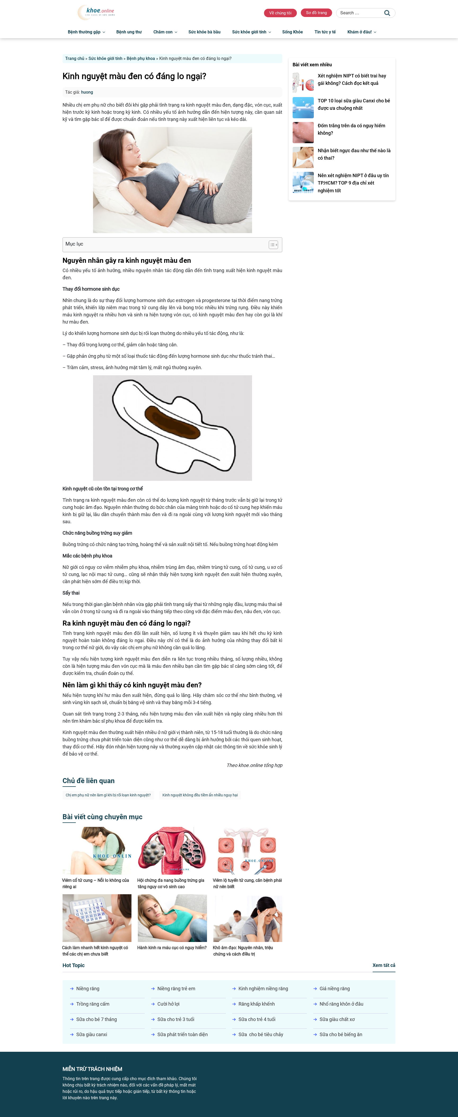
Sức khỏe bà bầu (204, 31)
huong (87, 92)
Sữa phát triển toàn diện (182, 1034)
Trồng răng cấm (92, 1004)
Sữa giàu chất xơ (337, 1019)
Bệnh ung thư (129, 31)
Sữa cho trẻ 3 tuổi (175, 1019)
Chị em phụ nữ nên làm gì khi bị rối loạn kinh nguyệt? (108, 795)
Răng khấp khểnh (257, 1004)
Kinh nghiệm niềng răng (263, 988)
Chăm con (163, 31)
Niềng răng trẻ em (176, 988)
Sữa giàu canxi (91, 1034)
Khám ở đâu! (359, 31)
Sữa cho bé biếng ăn (341, 1034)
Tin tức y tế (325, 31)
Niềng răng (87, 988)
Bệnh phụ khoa (141, 58)
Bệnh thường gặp (84, 31)
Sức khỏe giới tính (249, 31)
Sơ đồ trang (316, 12)
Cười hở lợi (168, 1004)
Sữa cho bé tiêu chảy (261, 1034)
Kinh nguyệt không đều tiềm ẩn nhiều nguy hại (200, 795)
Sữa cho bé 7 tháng (96, 1019)
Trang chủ (74, 58)
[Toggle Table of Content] (271, 244)
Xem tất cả (384, 965)
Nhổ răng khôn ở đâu (341, 1004)
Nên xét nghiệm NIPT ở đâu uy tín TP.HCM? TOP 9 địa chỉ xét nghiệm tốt (353, 183)
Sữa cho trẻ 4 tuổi (257, 1019)
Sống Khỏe (292, 31)
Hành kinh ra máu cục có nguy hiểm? (172, 947)
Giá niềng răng (335, 988)
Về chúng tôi (280, 13)
